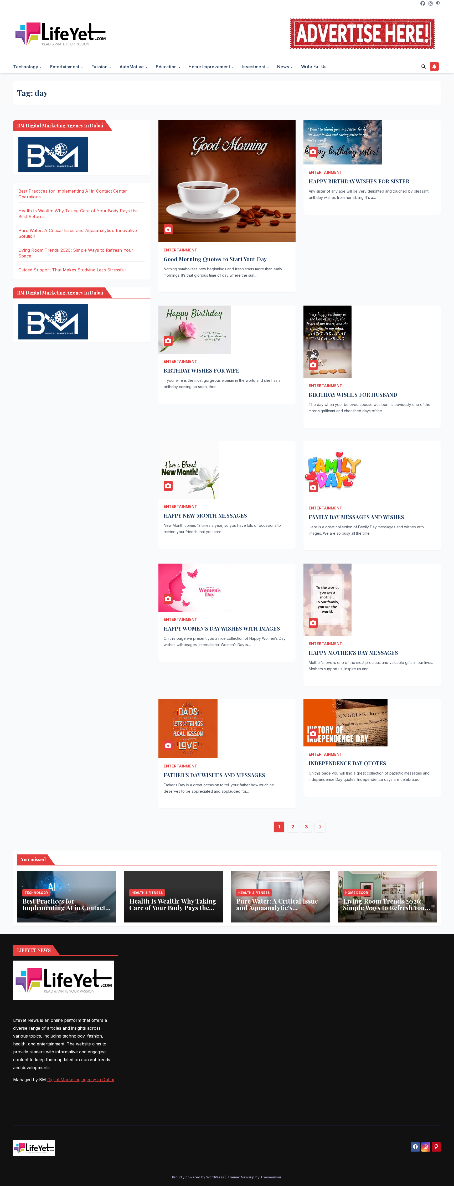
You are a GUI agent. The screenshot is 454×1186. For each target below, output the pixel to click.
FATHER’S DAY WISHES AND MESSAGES (214, 774)
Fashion (100, 66)
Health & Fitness (147, 893)
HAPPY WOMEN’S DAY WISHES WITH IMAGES (222, 628)
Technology (26, 66)
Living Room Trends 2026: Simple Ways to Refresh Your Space (385, 907)
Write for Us (314, 66)
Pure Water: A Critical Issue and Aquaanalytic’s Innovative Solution (277, 907)
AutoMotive (132, 66)
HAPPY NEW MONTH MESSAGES (205, 515)
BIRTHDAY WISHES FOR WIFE (202, 370)
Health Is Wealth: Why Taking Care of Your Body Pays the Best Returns (172, 907)
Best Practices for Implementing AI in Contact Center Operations (63, 907)
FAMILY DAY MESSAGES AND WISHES (356, 516)
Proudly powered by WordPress (198, 1177)
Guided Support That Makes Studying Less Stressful (72, 269)
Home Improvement (210, 66)
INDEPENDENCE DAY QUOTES (347, 763)
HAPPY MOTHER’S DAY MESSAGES (353, 652)
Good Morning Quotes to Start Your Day (215, 258)
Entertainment (65, 66)
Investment (254, 66)
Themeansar (270, 1177)
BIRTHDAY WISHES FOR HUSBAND (353, 394)
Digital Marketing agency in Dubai (80, 1079)
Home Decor (356, 893)
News (283, 66)
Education (167, 66)
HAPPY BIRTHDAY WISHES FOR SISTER (359, 181)
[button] (423, 66)
